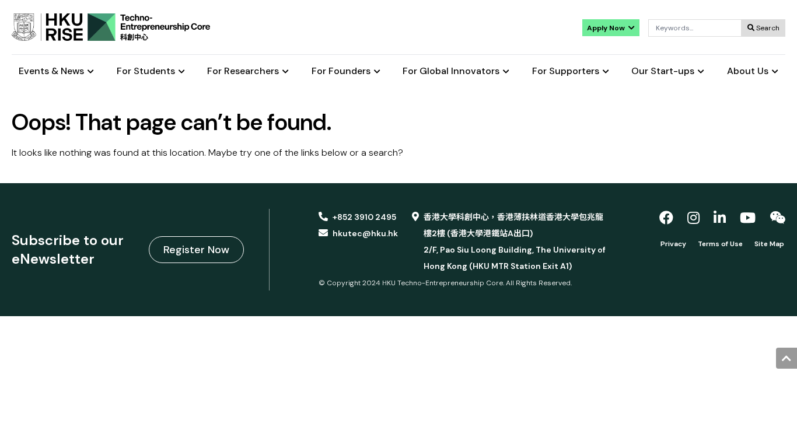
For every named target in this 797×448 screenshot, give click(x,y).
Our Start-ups (662, 71)
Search (766, 28)
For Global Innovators (451, 71)
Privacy (673, 244)
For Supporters (565, 71)
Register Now (196, 250)
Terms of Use (720, 244)
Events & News (51, 71)
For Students (146, 71)
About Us (747, 71)
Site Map (769, 244)
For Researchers (243, 71)
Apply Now (607, 28)
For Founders (341, 71)
